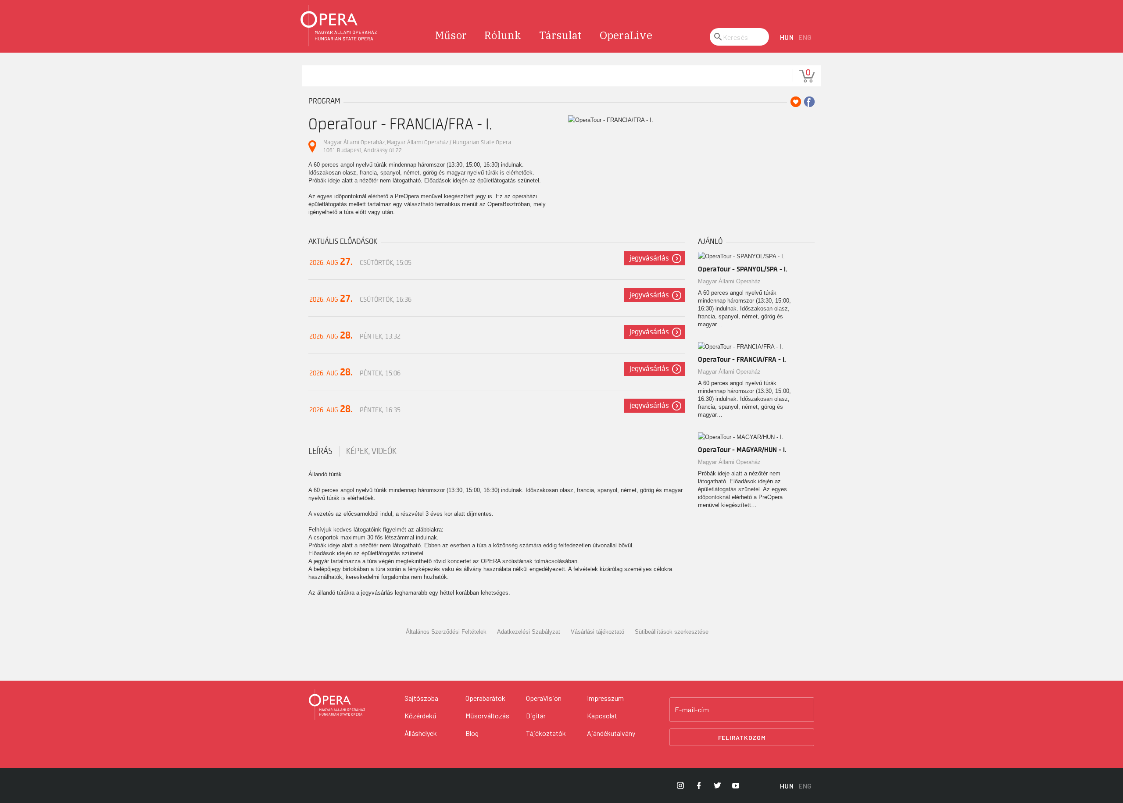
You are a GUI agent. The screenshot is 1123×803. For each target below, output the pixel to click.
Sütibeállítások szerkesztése (671, 631)
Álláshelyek (420, 733)
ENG (805, 37)
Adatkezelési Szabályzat (528, 631)
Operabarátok (485, 698)
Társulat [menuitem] (560, 35)
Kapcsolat (602, 715)
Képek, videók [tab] (371, 451)
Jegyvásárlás (649, 258)
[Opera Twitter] (717, 785)
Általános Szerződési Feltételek (446, 631)
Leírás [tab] (320, 451)
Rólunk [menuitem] (503, 35)
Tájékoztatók (546, 733)
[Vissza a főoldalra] (339, 25)
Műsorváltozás (487, 715)
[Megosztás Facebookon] (809, 101)
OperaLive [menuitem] (626, 35)
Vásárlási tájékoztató (597, 631)
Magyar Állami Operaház (729, 281)
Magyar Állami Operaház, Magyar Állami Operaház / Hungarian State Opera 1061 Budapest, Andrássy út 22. (417, 146)
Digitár (536, 715)
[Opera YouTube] (736, 785)
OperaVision (544, 698)
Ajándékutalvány (611, 733)
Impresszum (605, 698)
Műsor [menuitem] (451, 35)
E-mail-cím (692, 709)
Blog (472, 733)
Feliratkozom (742, 737)
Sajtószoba (421, 698)
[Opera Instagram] (680, 785)
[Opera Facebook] (699, 785)
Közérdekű (420, 715)
